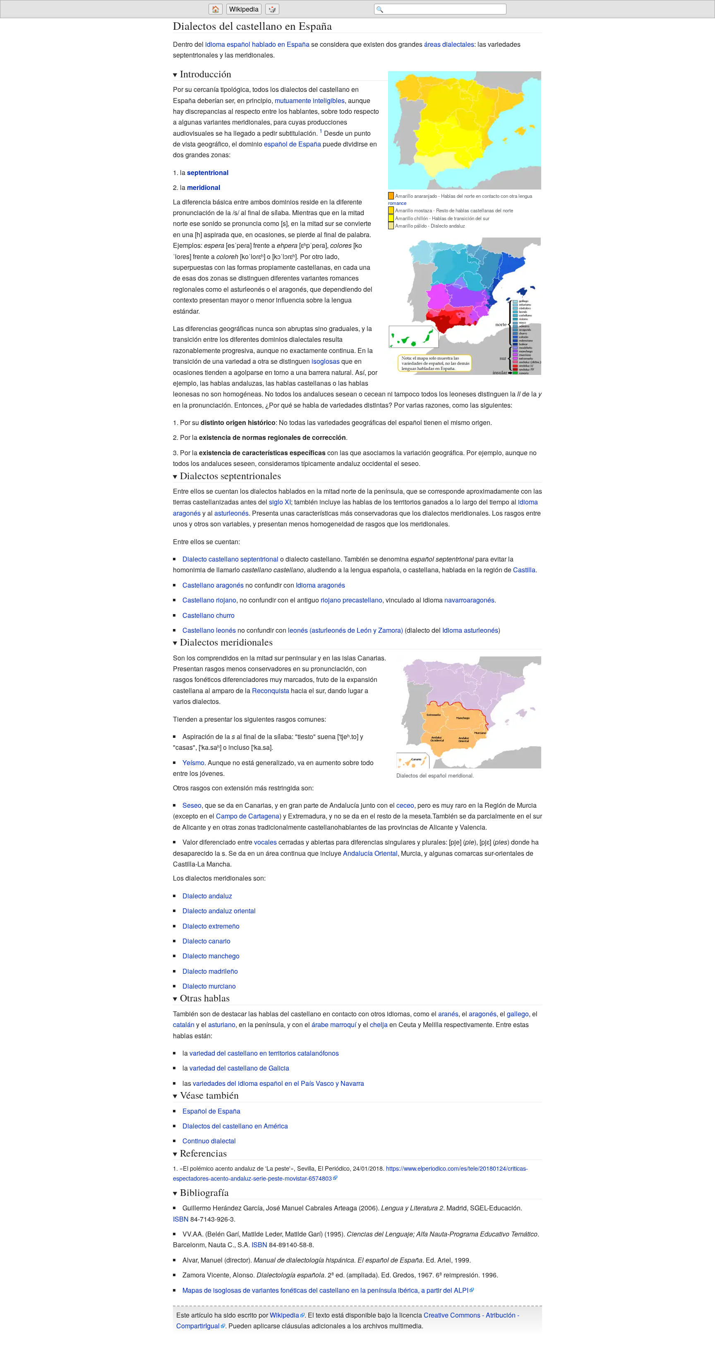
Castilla (524, 569)
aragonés (483, 1013)
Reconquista (270, 690)
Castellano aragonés (213, 585)
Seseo (192, 805)
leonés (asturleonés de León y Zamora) (345, 630)
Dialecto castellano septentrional (230, 559)
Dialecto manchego (211, 955)
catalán (183, 1024)
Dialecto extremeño (211, 926)
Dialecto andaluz (207, 895)
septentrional (207, 172)
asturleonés (231, 513)
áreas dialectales (449, 44)
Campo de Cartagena (247, 816)
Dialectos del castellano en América (235, 1126)
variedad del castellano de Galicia (239, 1068)
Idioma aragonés (320, 585)
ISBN (181, 1219)
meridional (203, 187)
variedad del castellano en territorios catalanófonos (264, 1053)
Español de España (211, 1111)
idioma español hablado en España (257, 44)
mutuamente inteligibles (310, 100)
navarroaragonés (469, 600)
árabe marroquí (334, 1024)
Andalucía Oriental (370, 853)
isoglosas (326, 361)
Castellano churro (208, 615)
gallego (518, 1013)
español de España (292, 144)
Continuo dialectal (209, 1140)
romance (397, 202)
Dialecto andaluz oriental (219, 910)
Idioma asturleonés (470, 630)
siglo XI (280, 502)
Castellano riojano (209, 600)
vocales (265, 842)
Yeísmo (193, 762)
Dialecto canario (206, 941)
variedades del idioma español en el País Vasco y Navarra (278, 1083)
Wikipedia (244, 9)
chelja (379, 1024)
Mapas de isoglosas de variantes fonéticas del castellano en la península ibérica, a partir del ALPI (325, 1290)
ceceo (405, 805)
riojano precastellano (351, 600)
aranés (448, 1013)
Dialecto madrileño (210, 971)
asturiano (221, 1024)
